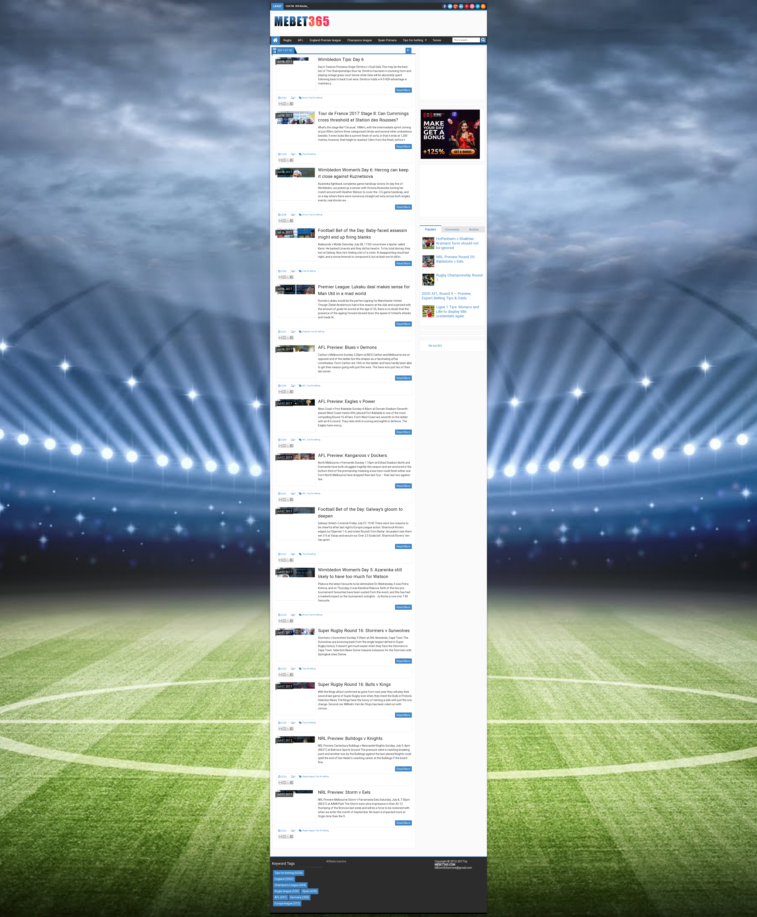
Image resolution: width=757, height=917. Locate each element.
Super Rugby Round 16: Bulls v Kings (354, 684)
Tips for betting (315, 98)
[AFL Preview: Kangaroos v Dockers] (296, 469)
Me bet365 (435, 345)
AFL (304, 386)
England (306, 332)
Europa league (284, 903)
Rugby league (308, 776)
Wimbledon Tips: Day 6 (341, 59)
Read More (403, 90)
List (275, 51)
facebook (444, 6)
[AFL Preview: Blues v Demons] (296, 361)
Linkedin (461, 6)
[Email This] (280, 104)
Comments (452, 229)
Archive (474, 229)
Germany (296, 897)
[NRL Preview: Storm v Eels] (296, 806)
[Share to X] (288, 104)
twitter (450, 6)
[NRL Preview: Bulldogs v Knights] (296, 752)
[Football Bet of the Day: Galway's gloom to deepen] (296, 523)
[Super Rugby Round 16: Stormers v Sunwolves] (296, 644)
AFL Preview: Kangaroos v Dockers (352, 455)
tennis (305, 98)
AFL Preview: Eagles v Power (346, 401)
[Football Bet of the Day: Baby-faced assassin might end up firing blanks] (296, 244)
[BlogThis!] (284, 104)
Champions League (287, 885)
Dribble (472, 6)
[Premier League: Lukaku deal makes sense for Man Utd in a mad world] (296, 300)
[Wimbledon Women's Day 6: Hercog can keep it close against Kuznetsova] (296, 184)
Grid (275, 49)
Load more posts (408, 51)
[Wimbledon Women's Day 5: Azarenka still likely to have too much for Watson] (296, 583)
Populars (430, 229)
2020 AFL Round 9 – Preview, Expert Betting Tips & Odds (446, 295)
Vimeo (477, 6)
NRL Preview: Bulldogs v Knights (350, 738)
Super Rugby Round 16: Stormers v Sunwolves (364, 630)
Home (275, 40)
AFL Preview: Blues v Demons (347, 347)
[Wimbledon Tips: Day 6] (296, 73)
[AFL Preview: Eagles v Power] (296, 415)
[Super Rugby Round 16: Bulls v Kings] (296, 698)
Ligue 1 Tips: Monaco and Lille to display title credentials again (457, 311)
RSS (483, 6)
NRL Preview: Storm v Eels (344, 792)
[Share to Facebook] (292, 104)
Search (483, 40)
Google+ (455, 6)
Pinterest (466, 6)
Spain (306, 891)
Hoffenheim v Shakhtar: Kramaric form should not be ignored (457, 243)
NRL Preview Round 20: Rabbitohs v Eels (455, 259)
